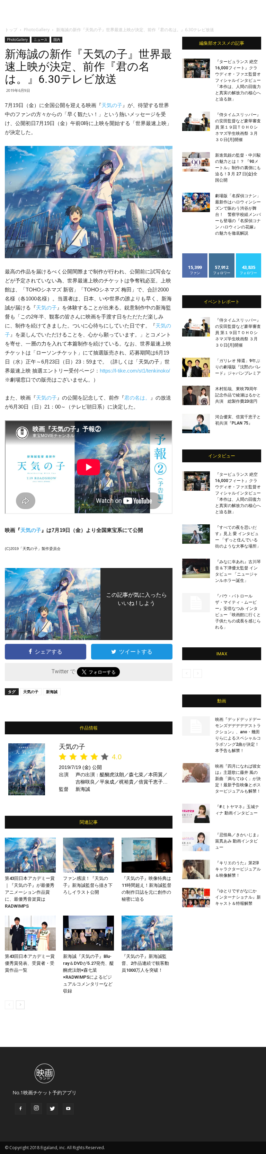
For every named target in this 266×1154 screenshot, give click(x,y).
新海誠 (51, 691)
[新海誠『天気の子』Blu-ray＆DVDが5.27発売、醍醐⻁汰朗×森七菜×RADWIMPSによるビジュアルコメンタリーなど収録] (88, 933)
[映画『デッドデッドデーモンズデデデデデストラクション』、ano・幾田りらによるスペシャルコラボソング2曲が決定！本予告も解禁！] (196, 726)
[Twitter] (52, 1108)
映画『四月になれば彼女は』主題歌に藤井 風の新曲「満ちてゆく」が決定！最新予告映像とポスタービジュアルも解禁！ (238, 779)
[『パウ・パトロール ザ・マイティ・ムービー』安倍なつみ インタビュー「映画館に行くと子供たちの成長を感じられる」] (196, 602)
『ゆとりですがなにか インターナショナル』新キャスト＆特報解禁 (238, 897)
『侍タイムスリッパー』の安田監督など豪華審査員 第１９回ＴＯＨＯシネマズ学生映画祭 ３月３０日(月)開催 (238, 127)
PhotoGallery (37, 30)
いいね (195, 256)
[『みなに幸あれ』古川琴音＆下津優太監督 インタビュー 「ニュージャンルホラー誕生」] (196, 568)
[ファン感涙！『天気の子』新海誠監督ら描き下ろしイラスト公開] (88, 855)
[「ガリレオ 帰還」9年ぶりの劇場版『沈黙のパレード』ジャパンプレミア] (196, 367)
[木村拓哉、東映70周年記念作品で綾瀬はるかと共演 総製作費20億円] (196, 395)
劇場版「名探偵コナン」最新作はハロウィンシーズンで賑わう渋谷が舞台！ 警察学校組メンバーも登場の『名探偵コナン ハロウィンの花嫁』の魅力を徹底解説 (238, 214)
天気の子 (111, 105)
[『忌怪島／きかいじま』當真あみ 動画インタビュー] (196, 841)
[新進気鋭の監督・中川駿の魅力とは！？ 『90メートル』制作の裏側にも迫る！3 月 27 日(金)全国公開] (196, 162)
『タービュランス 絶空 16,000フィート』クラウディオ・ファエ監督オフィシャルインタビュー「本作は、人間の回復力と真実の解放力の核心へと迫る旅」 (238, 80)
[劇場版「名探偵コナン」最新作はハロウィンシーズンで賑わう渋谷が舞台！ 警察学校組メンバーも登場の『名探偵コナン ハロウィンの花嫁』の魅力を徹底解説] (196, 202)
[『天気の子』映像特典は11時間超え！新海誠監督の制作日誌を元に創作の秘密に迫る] (147, 855)
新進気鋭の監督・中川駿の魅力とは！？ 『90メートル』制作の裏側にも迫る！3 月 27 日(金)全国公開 (238, 168)
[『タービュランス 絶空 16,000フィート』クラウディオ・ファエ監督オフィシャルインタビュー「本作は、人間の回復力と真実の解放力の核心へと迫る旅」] (196, 68)
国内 (56, 39)
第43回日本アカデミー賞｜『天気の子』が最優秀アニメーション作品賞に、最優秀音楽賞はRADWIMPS (30, 892)
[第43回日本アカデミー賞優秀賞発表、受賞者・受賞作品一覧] (30, 933)
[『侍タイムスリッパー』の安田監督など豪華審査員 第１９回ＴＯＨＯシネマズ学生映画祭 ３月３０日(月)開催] (196, 121)
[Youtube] (68, 1108)
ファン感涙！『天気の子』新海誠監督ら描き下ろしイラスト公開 (88, 885)
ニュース (40, 39)
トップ (11, 30)
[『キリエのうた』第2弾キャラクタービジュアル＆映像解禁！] (196, 869)
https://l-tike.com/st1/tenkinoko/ (135, 371)
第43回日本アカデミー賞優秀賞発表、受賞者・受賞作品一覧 (30, 963)
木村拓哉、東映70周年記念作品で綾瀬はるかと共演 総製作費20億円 (238, 395)
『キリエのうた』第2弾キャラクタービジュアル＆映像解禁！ (238, 869)
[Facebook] (20, 1108)
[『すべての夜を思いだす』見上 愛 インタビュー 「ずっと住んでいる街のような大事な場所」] (196, 534)
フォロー (221, 256)
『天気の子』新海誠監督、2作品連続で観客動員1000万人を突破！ (145, 963)
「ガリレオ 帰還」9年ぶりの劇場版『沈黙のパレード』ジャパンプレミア (238, 367)
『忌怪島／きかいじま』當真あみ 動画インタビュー (238, 841)
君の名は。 (137, 398)
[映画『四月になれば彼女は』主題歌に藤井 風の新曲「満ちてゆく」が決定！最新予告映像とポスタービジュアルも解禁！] (196, 773)
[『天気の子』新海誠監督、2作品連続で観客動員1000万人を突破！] (147, 933)
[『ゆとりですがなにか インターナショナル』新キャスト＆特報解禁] (196, 897)
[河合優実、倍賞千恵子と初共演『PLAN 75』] (196, 423)
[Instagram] (36, 1108)
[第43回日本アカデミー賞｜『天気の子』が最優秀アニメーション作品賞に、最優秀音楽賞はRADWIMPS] (30, 855)
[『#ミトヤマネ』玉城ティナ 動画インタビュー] (196, 813)
